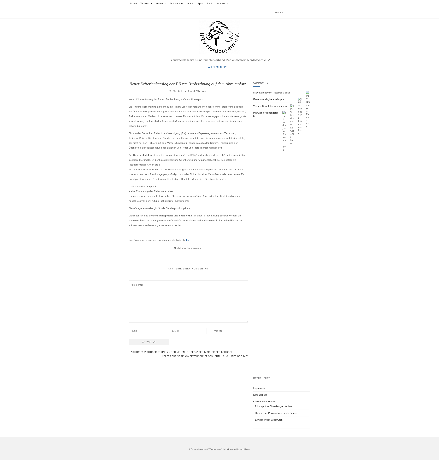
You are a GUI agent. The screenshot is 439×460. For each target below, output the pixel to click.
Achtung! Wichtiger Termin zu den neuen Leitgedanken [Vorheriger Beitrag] (181, 352)
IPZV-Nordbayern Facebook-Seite (271, 92)
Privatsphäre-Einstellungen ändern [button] (274, 406)
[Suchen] (308, 12)
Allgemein (215, 67)
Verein (159, 3)
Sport (201, 3)
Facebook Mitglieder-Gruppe (268, 99)
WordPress (245, 449)
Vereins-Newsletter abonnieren (270, 106)
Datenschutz (260, 394)
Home (133, 3)
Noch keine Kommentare (187, 248)
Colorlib (224, 449)
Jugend (190, 3)
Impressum (259, 388)
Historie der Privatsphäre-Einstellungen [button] (276, 413)
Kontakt (221, 3)
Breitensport (176, 3)
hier (188, 240)
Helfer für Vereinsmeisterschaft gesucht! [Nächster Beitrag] (205, 356)
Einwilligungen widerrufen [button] (269, 419)
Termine (144, 3)
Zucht (210, 3)
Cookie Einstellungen (264, 401)
